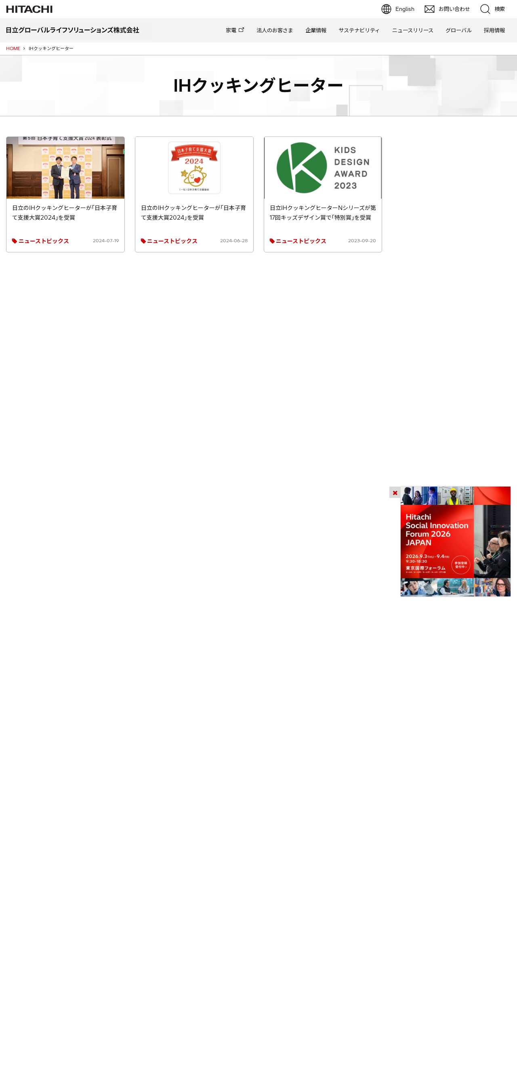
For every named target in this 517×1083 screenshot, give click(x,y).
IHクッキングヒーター (258, 85)
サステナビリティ (359, 30)
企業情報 (315, 30)
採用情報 (494, 30)
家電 (231, 30)
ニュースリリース (412, 30)
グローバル (459, 30)
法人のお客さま (274, 30)
